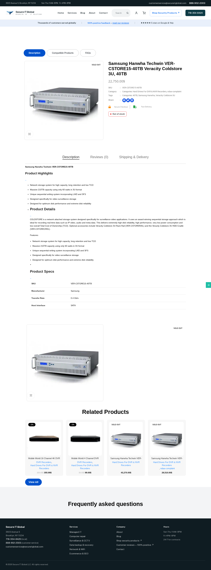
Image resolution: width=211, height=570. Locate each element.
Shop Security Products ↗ (166, 13)
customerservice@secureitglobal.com (167, 3)
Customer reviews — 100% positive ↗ (135, 545)
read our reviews (121, 23)
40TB (135, 95)
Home (61, 13)
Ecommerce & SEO (78, 553)
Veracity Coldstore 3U (165, 95)
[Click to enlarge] (29, 134)
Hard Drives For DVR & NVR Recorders (150, 91)
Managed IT (75, 532)
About (92, 13)
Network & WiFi (77, 549)
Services (72, 13)
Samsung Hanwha (146, 95)
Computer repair (77, 536)
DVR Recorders (43, 462)
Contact (103, 13)
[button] (124, 100)
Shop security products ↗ (129, 540)
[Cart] (144, 13)
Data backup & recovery (81, 545)
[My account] (136, 13)
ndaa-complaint (174, 91)
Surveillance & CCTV (79, 540)
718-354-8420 (195, 13)
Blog (82, 13)
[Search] (127, 13)
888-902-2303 (197, 3)
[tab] (34, 53)
